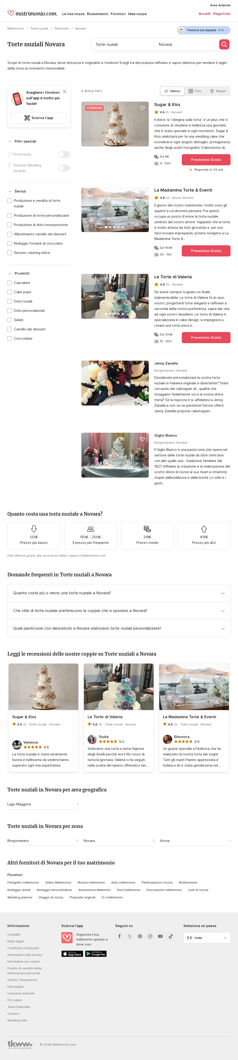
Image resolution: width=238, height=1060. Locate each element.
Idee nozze (137, 14)
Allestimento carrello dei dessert (40, 234)
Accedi (204, 13)
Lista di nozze (198, 890)
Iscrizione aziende (20, 993)
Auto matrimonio (123, 882)
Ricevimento (97, 14)
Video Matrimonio (58, 882)
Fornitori (118, 14)
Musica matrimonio (91, 882)
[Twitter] (130, 936)
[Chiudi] (64, 91)
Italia (198, 938)
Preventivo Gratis (206, 159)
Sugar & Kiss (167, 104)
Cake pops (22, 292)
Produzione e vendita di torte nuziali (37, 203)
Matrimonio (16, 28)
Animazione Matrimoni (94, 890)
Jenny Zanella (166, 363)
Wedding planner (19, 897)
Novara (89, 840)
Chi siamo (14, 1000)
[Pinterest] (140, 936)
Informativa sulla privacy (24, 955)
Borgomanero (18, 840)
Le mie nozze (73, 14)
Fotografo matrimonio (23, 882)
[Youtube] (160, 936)
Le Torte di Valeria (173, 277)
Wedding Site (17, 1020)
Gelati (18, 320)
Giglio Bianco (165, 435)
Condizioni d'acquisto (23, 948)
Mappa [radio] (221, 91)
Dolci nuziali (23, 301)
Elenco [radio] (175, 91)
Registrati (222, 13)
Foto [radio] (198, 91)
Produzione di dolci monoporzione (41, 225)
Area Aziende (220, 5)
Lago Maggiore (19, 804)
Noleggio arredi (18, 890)
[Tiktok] (170, 936)
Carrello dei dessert (30, 329)
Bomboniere (188, 882)
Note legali (15, 941)
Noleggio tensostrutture (54, 890)
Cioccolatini (23, 338)
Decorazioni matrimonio (164, 890)
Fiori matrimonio (128, 890)
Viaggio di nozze (51, 897)
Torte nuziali (39, 28)
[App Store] (72, 956)
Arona (164, 840)
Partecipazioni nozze (157, 882)
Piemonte (62, 28)
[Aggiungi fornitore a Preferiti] (142, 108)
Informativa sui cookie (23, 962)
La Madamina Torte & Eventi (183, 190)
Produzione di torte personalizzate (41, 215)
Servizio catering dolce (32, 252)
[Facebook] (119, 936)
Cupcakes (22, 282)
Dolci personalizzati (29, 310)
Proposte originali (83, 897)
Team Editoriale (18, 1007)
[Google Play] (96, 956)
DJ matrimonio (112, 897)
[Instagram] (150, 936)
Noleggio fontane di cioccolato (38, 243)
